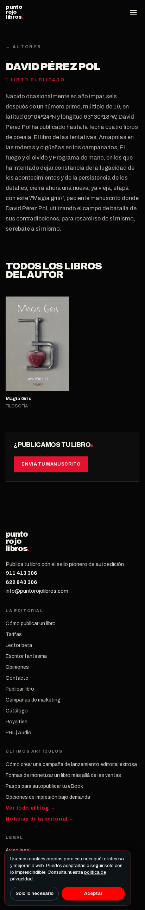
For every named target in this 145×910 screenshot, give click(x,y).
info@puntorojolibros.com (37, 591)
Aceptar (93, 893)
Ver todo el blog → (30, 808)
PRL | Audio (18, 732)
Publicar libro (20, 689)
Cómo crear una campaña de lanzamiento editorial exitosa (71, 764)
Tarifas (14, 634)
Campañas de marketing (33, 700)
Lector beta (19, 645)
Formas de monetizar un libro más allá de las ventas (63, 775)
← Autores (23, 46)
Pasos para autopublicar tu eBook (44, 786)
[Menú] (133, 12)
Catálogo (17, 710)
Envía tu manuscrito (50, 464)
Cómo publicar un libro (31, 623)
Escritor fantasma (26, 656)
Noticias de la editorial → (40, 819)
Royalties (16, 721)
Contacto (17, 678)
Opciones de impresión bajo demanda (48, 797)
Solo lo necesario (34, 893)
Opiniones (17, 667)
